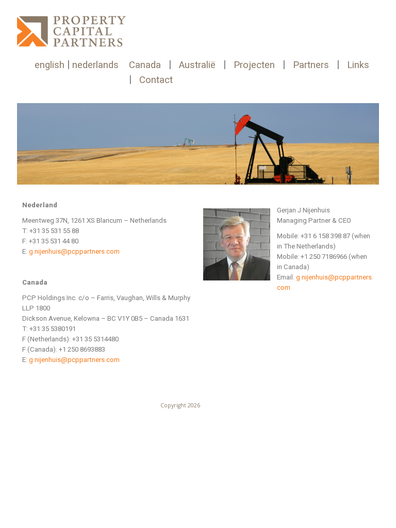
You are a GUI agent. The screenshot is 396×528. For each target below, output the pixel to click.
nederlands (95, 65)
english (49, 65)
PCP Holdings (219, 405)
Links (358, 65)
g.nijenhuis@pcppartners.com (74, 251)
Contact (156, 80)
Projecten (254, 65)
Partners (311, 65)
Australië (197, 65)
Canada (145, 65)
